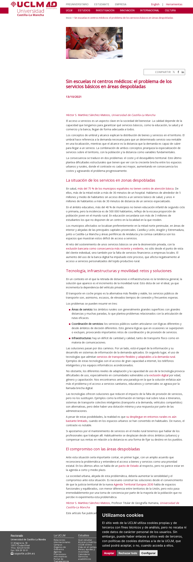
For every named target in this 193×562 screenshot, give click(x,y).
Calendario (84, 554)
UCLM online (85, 544)
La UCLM (60, 535)
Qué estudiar (85, 539)
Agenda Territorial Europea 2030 (133, 484)
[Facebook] (177, 72)
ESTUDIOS (84, 10)
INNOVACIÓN (127, 10)
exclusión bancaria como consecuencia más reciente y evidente (104, 248)
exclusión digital (158, 375)
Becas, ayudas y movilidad (86, 550)
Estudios (83, 535)
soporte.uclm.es (24, 553)
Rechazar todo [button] (128, 553)
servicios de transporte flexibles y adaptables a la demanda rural (136, 357)
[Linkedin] (182, 72)
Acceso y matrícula (88, 542)
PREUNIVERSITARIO (77, 4)
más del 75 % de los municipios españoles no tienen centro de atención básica (126, 188)
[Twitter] (173, 72)
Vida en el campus (88, 547)
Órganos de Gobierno (60, 548)
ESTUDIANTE (101, 4)
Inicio (69, 17)
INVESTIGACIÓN (105, 10)
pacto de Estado (129, 466)
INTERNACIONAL (149, 10)
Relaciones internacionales (62, 541)
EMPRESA (120, 4)
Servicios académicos (84, 557)
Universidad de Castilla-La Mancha (133, 115)
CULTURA (170, 10)
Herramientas (174, 4)
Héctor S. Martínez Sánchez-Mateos (88, 115)
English (155, 4)
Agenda (58, 551)
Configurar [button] (148, 553)
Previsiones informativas (60, 555)
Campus (58, 544)
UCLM (69, 10)
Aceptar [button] (109, 553)
